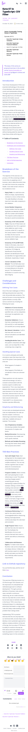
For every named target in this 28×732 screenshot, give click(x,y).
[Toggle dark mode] (17, 3)
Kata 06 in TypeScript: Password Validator (13, 43)
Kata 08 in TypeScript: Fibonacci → (11, 716)
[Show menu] (26, 3)
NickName (6, 667)
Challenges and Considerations (16, 146)
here (7, 570)
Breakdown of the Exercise (15, 143)
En (20, 3)
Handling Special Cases (16, 151)
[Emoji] (7, 691)
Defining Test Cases (15, 149)
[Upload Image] (16, 691)
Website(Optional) (8, 673)
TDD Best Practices (12, 157)
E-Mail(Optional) (8, 670)
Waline (22, 706)
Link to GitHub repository (14, 160)
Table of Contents (11, 138)
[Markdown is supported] (5, 691)
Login (14, 693)
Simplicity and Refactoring (17, 154)
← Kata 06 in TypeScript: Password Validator (13, 714)
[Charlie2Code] (3, 3)
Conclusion (10, 163)
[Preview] (23, 691)
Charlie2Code (21, 728)
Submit (21, 693)
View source (14, 730)
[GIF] (9, 691)
